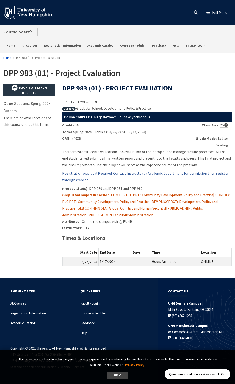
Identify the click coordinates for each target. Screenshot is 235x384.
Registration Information (62, 46)
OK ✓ (117, 375)
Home (11, 46)
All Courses (30, 46)
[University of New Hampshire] (32, 12)
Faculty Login (195, 46)
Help (176, 46)
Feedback (159, 46)
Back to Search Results (32, 90)
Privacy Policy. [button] (135, 365)
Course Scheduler (133, 46)
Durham (69, 108)
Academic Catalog (100, 46)
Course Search (18, 31)
